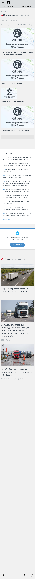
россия (27, 15)
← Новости (4, 11)
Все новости (6, 219)
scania (21, 15)
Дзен (2, 295)
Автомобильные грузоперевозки (21, 25)
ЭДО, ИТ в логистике (8, 340)
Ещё (30, 25)
